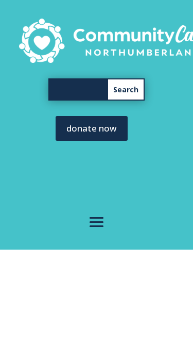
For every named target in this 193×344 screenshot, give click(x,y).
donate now (91, 128)
